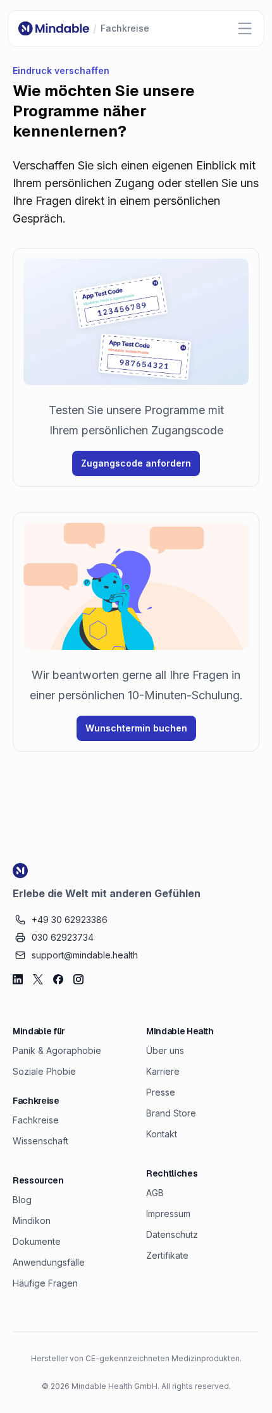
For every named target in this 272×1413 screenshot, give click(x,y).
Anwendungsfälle (49, 1262)
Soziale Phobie (44, 1071)
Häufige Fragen (45, 1283)
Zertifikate (167, 1255)
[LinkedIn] (18, 979)
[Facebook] (58, 979)
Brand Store (171, 1113)
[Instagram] (78, 979)
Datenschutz (172, 1234)
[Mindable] (53, 28)
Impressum (168, 1213)
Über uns (165, 1050)
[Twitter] (38, 979)
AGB (155, 1192)
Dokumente (37, 1241)
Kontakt (161, 1134)
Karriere (163, 1071)
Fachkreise (36, 1120)
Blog (22, 1199)
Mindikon (32, 1220)
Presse (160, 1092)
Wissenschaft (40, 1140)
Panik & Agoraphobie (57, 1050)
